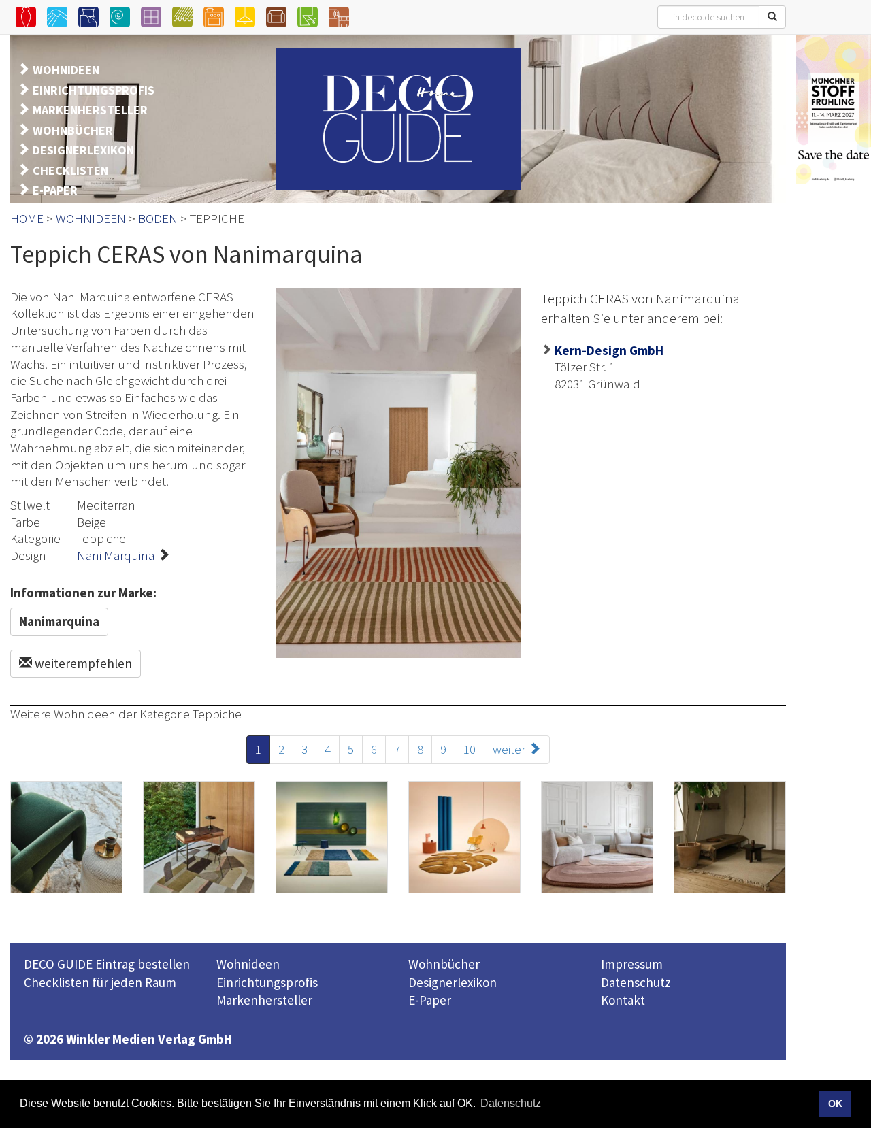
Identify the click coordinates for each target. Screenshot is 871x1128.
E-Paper (429, 1000)
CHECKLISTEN (70, 170)
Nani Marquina (115, 555)
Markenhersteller (264, 1000)
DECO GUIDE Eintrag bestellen (107, 964)
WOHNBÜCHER (73, 130)
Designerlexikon (452, 982)
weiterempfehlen (82, 663)
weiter (510, 749)
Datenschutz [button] (510, 1103)
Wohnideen (248, 964)
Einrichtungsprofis (267, 982)
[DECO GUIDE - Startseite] (398, 119)
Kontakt (623, 1000)
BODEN (158, 218)
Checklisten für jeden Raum (100, 982)
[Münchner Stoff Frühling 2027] (833, 109)
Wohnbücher (444, 964)
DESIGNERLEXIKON (83, 150)
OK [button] (835, 1103)
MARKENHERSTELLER (90, 110)
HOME (27, 218)
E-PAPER (55, 190)
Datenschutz (636, 982)
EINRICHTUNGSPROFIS (93, 90)
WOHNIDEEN (66, 70)
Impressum (632, 964)
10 (469, 749)
